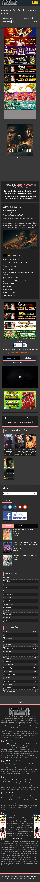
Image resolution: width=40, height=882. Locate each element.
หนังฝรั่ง (13, 193)
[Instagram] (15, 507)
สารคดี (7, 654)
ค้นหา (34, 493)
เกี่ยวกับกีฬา (9, 684)
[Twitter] (10, 507)
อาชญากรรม (22, 193)
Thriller (29, 196)
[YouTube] (20, 507)
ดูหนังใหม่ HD (9, 594)
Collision (9, 196)
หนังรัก (7, 678)
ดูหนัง (9, 349)
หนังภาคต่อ (8, 611)
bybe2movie (6, 22)
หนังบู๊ (7, 631)
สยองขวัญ (8, 668)
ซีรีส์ (6, 584)
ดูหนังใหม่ (7, 744)
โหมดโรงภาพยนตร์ (19, 362)
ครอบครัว (8, 658)
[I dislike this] (25, 345)
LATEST (32, 525)
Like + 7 (19, 345)
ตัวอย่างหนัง (9, 597)
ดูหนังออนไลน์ (15, 198)
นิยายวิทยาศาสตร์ (10, 681)
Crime (16, 196)
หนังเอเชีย (8, 614)
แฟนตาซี (8, 661)
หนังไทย (7, 621)
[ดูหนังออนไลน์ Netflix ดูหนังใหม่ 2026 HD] (9, 4)
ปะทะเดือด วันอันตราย (27, 198)
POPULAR (20, 525)
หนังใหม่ (7, 617)
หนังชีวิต (28, 191)
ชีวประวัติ (8, 641)
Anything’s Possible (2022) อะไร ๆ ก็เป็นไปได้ (19, 422)
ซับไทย (14, 191)
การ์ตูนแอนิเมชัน (10, 638)
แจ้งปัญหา (28, 358)
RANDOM (8, 525)
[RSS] (25, 507)
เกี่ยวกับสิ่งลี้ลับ (10, 674)
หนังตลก (8, 645)
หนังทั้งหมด (9, 604)
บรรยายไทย (11, 358)
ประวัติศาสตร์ (9, 664)
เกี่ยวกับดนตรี (9, 671)
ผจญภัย (7, 635)
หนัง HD (21, 191)
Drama (23, 196)
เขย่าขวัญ (31, 193)
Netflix (15, 22)
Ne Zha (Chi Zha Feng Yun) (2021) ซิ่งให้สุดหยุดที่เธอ (21, 418)
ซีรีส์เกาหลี (8, 591)
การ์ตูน (7, 581)
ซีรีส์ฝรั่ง (7, 587)
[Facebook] (5, 507)
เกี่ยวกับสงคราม (10, 691)
